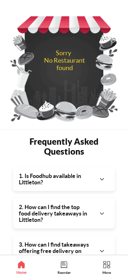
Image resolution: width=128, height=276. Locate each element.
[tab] (21, 267)
